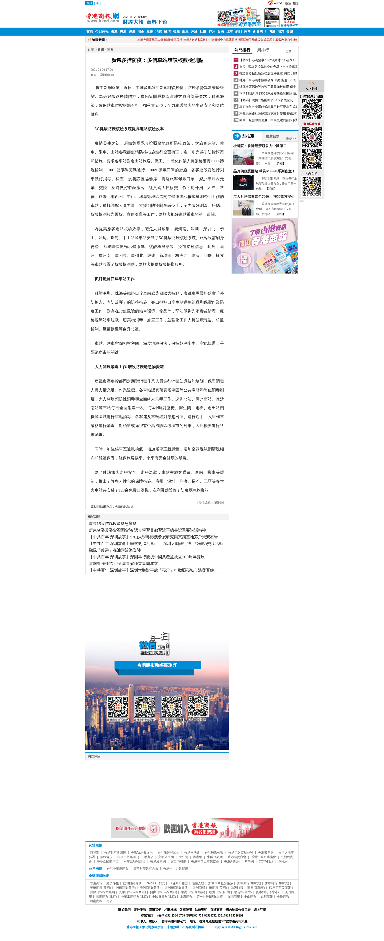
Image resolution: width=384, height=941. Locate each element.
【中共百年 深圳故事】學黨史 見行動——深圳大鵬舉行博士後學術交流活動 (156, 543)
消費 (158, 31)
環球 (229, 31)
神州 (212, 31)
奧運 (123, 31)
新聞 (101, 49)
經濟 (132, 31)
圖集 (185, 31)
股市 (149, 31)
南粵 (247, 31)
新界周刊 (259, 31)
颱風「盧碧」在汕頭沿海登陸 (115, 550)
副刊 (238, 31)
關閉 (302, 201)
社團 (203, 31)
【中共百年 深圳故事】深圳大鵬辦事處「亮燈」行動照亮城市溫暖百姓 (151, 570)
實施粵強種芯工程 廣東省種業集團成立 (123, 563)
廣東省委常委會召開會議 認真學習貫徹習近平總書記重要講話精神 (147, 530)
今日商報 (102, 31)
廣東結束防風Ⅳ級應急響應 (113, 523)
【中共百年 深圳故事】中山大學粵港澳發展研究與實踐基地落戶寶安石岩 (153, 537)
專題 (289, 31)
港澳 (114, 31)
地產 (141, 31)
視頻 (176, 31)
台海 (221, 31)
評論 (194, 31)
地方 (281, 31)
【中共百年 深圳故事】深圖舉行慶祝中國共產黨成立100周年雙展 (147, 557)
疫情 (167, 31)
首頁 (89, 31)
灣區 (272, 31)
